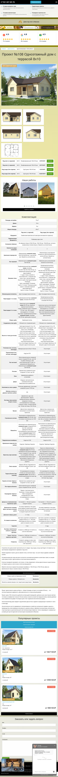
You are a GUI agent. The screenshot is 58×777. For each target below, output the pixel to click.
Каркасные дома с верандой (29, 624)
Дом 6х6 (4, 674)
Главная (4, 48)
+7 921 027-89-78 (8, 2)
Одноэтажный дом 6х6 (8, 702)
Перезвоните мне (36, 2)
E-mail (3, 733)
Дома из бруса (11, 48)
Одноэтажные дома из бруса (29, 622)
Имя (3, 722)
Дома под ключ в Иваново (31, 22)
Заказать (50, 161)
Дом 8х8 (4, 646)
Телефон (4, 728)
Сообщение (4, 739)
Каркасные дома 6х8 (29, 627)
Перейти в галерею (28, 209)
